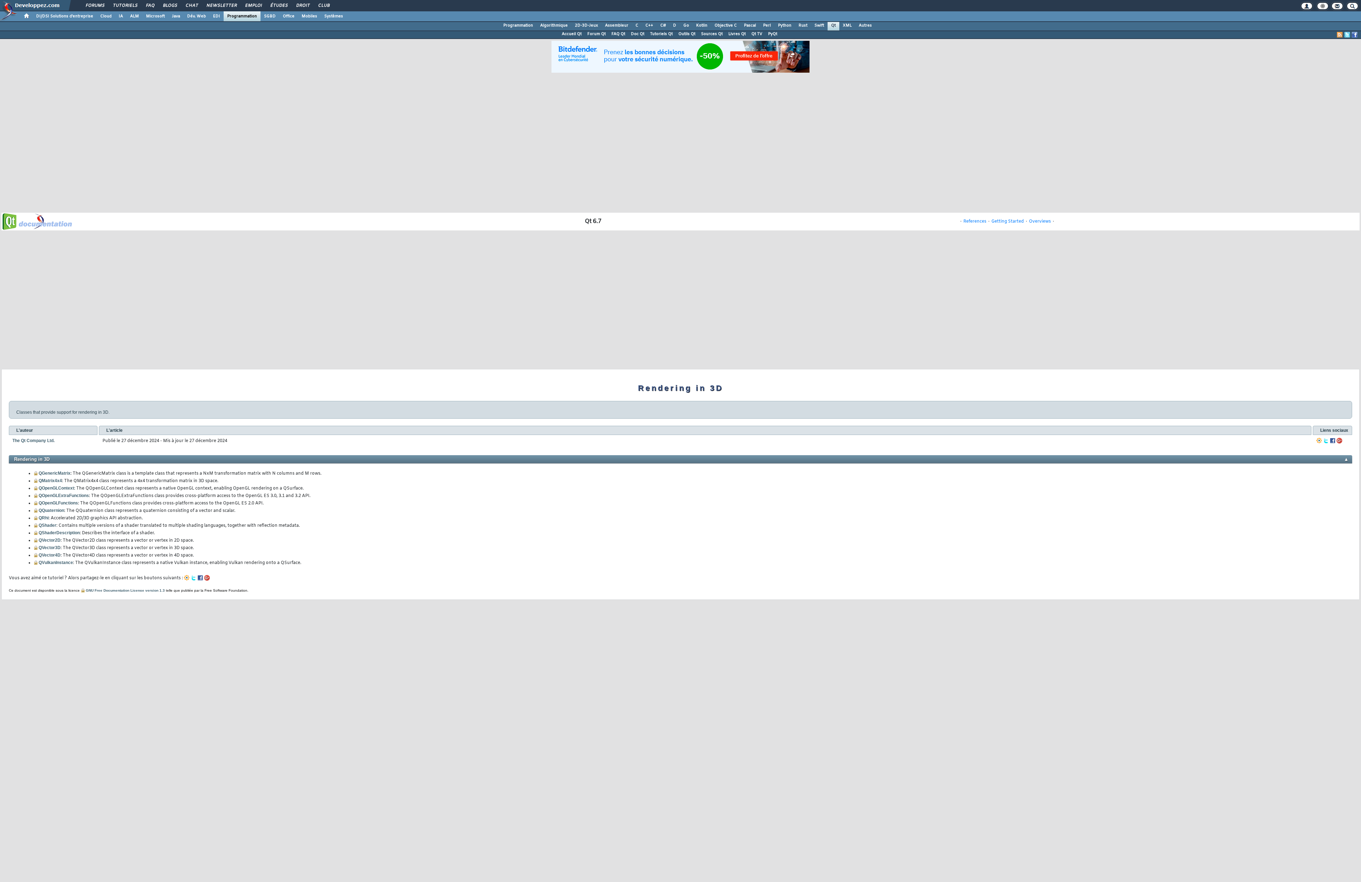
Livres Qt (737, 34)
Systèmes (333, 16)
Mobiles (309, 16)
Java (176, 16)
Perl (767, 25)
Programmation (242, 16)
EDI (216, 16)
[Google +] (1339, 441)
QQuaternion (51, 510)
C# (663, 25)
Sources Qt (712, 34)
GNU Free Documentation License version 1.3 (125, 590)
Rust (803, 25)
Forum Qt (596, 34)
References (974, 221)
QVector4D (50, 555)
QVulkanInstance (56, 562)
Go (686, 25)
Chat (191, 6)
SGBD (270, 16)
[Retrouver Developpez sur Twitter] (1347, 35)
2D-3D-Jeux (586, 25)
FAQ (150, 6)
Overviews (1040, 221)
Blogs (170, 6)
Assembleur (616, 25)
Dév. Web (196, 16)
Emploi (253, 6)
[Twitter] (1326, 441)
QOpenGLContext (56, 488)
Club (323, 6)
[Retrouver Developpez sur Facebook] (1354, 35)
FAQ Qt (618, 34)
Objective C (726, 25)
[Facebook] (1332, 441)
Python (784, 25)
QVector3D (50, 547)
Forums (95, 6)
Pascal (750, 25)
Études (278, 6)
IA (121, 16)
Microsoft (155, 16)
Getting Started (1007, 221)
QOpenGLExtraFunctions (64, 495)
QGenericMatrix (55, 473)
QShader (47, 525)
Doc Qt (637, 34)
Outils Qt (686, 34)
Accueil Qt (572, 34)
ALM (134, 16)
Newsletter (221, 6)
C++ (649, 25)
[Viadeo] (1319, 441)
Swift (819, 25)
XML (847, 25)
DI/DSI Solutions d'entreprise (64, 16)
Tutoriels (125, 6)
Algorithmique (554, 25)
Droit (302, 6)
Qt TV (756, 34)
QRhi (44, 517)
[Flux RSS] (1340, 35)
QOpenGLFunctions (58, 503)
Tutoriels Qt (661, 34)
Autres (865, 25)
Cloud (106, 16)
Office (289, 16)
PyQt (772, 34)
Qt (833, 25)
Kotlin (701, 25)
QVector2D (50, 540)
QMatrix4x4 (50, 480)
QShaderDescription (59, 532)
